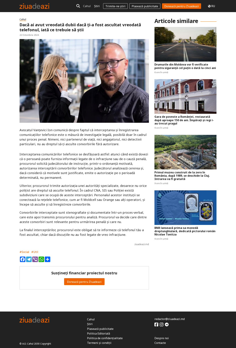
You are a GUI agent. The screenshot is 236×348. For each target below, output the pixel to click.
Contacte (160, 343)
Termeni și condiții (99, 343)
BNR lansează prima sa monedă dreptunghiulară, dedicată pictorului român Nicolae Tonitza (184, 231)
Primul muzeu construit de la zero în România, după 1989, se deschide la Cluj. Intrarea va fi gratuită (182, 176)
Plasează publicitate (145, 6)
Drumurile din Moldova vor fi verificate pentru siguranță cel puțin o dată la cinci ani (185, 66)
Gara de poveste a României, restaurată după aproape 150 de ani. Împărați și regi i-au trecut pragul (184, 120)
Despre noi (161, 338)
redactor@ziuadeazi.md (169, 319)
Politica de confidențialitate (105, 338)
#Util (34, 252)
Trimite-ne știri (115, 6)
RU (213, 6)
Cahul (87, 6)
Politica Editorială (98, 333)
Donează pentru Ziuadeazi (181, 6)
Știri (97, 6)
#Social (24, 252)
